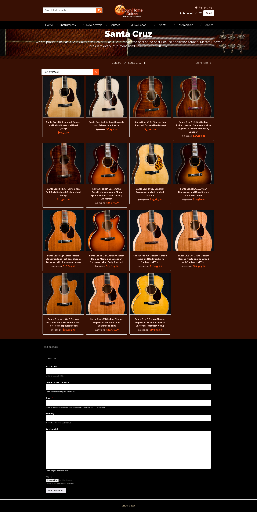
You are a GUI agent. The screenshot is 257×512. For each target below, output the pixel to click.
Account (187, 13)
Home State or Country (57, 382)
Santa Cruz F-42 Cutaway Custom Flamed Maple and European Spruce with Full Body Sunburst (106, 259)
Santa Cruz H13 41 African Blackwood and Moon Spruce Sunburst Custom (193, 192)
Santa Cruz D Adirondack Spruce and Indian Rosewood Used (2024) (63, 125)
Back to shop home (204, 63)
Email (48, 398)
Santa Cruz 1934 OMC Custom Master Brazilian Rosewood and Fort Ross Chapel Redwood (63, 322)
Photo (49, 477)
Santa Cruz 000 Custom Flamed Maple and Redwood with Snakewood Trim (150, 259)
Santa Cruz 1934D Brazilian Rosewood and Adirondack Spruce (150, 192)
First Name (51, 366)
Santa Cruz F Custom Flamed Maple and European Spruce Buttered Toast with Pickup (150, 322)
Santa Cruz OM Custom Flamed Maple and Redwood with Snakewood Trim (106, 322)
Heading (50, 413)
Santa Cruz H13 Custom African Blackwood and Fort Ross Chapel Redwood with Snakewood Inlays (63, 259)
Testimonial (52, 429)
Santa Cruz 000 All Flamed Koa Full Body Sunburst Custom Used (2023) (63, 192)
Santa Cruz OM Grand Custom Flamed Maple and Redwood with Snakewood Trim (193, 259)
